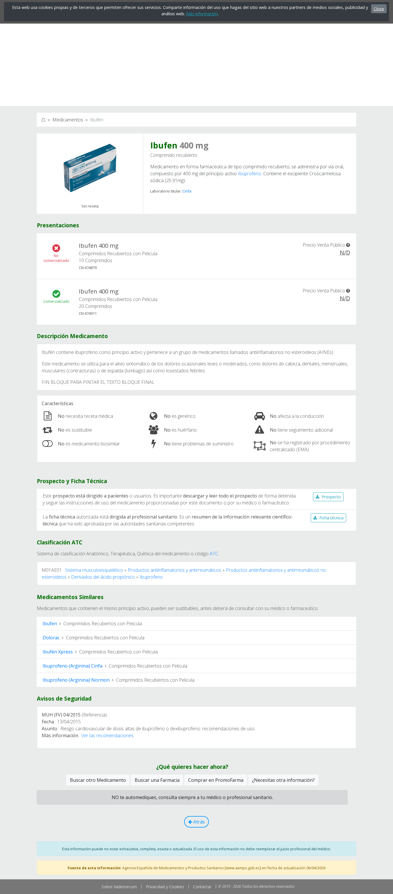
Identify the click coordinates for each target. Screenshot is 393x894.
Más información (202, 13)
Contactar (202, 886)
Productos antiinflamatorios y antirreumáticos (174, 570)
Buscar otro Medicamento (98, 780)
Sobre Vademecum (119, 886)
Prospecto (331, 497)
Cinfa (186, 191)
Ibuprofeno (249, 173)
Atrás (198, 822)
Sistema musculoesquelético (94, 570)
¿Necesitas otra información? (283, 780)
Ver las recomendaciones (107, 735)
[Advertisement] (196, 65)
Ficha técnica (331, 518)
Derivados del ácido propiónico (103, 577)
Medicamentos (67, 120)
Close (379, 9)
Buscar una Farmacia (157, 780)
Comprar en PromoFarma (215, 780)
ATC (214, 553)
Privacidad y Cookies (165, 886)
